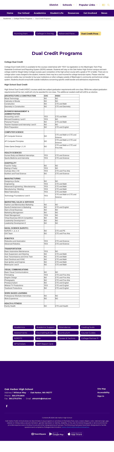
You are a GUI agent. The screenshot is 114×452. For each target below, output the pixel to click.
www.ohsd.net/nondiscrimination (75, 427)
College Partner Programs (23, 18)
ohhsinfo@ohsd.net (41, 399)
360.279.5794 (15, 399)
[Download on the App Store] (74, 433)
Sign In (100, 396)
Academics (7, 18)
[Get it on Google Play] (56, 433)
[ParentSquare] (38, 434)
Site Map (101, 389)
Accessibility (103, 392)
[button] (68, 5)
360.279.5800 (18, 396)
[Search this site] (108, 5)
